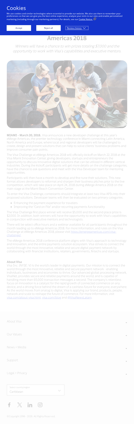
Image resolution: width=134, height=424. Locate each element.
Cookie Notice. (86, 19)
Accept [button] (19, 28)
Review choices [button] (74, 28)
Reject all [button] (48, 28)
